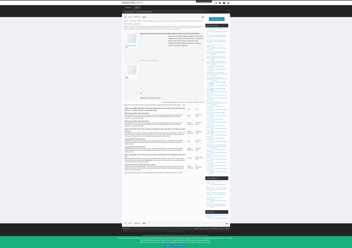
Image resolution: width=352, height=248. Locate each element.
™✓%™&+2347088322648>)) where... (217, 150)
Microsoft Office (210, 215)
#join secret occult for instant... (218, 144)
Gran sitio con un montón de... (218, 51)
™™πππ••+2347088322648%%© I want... (218, 169)
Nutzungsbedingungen (212, 231)
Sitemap (227, 228)
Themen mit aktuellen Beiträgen (143, 11)
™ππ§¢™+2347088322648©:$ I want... (218, 163)
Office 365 (224, 215)
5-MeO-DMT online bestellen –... (218, 40)
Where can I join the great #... (217, 72)
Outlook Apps (223, 218)
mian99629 (213, 48)
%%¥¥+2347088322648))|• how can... (218, 95)
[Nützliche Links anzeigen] (203, 17)
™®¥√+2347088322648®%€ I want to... (217, 113)
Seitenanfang (213, 228)
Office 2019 (209, 216)
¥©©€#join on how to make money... (217, 126)
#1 (202, 60)
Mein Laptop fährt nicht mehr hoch (137, 113)
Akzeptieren (168, 245)
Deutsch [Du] (126, 228)
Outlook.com (209, 218)
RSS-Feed (221, 228)
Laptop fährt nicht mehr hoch (135, 139)
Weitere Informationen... (179, 245)
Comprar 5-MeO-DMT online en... (218, 35)
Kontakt (197, 228)
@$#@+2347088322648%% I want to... (217, 66)
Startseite (128, 7)
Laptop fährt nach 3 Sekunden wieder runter (140, 165)
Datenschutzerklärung (224, 231)
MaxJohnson (213, 62)
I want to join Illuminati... (216, 77)
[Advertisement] (154, 46)
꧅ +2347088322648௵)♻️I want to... (217, 82)
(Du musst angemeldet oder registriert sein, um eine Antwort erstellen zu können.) (183, 102)
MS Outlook (217, 218)
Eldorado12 (213, 69)
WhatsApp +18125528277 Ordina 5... (217, 29)
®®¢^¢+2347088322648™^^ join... (217, 107)
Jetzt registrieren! (217, 19)
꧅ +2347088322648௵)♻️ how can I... (217, 89)
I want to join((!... (214, 101)
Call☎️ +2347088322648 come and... (218, 132)
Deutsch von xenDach (158, 231)
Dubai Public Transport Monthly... (216, 45)
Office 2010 (218, 215)
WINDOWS (132, 2)
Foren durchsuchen (129, 11)
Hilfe (201, 228)
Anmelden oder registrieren (204, 1)
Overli (211, 53)
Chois (211, 32)
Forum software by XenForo (135, 231)
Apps (150, 29)
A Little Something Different (217, 61)
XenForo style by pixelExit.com (175, 231)
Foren (137, 7)
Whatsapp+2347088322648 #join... (217, 139)
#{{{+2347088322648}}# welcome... (216, 119)
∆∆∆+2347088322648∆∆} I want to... (218, 156)
